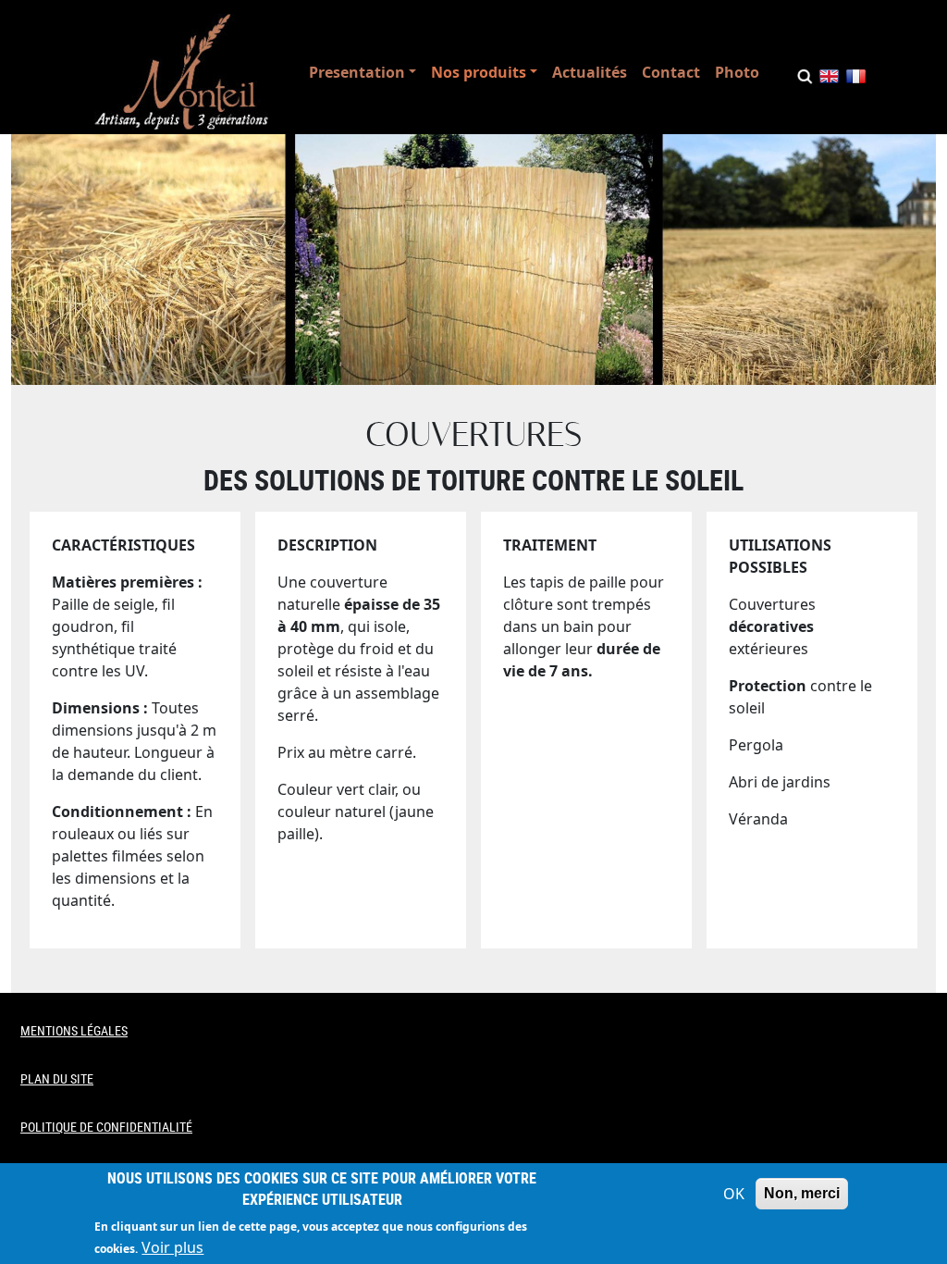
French (856, 79)
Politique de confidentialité (106, 1126)
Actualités (589, 72)
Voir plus (172, 1247)
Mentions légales (74, 1030)
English (829, 79)
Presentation (357, 72)
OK (733, 1193)
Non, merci (802, 1193)
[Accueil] (181, 71)
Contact (671, 72)
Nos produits (478, 72)
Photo (737, 72)
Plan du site (56, 1078)
